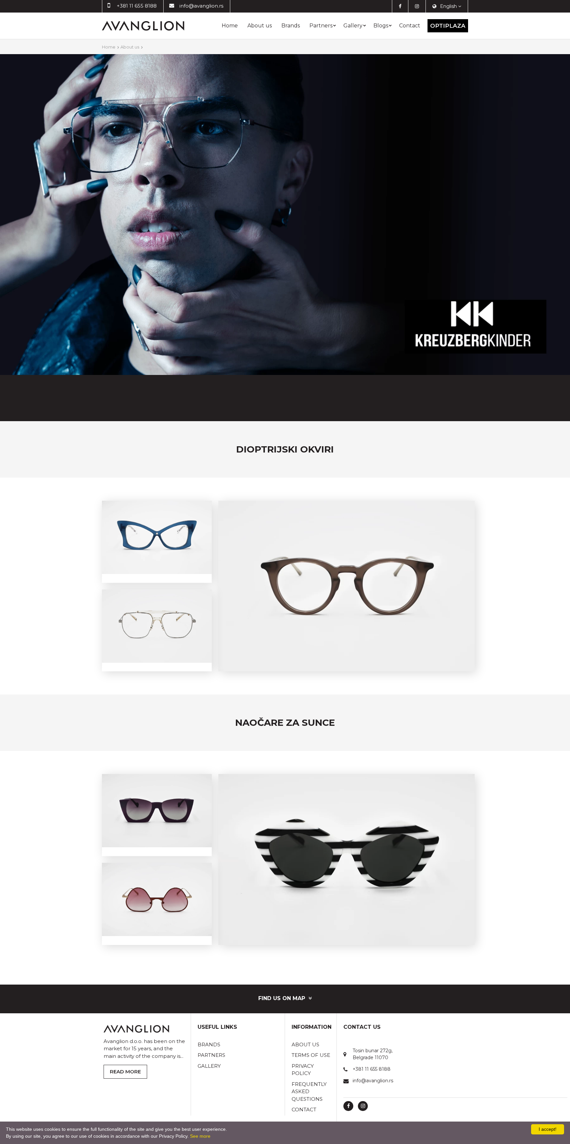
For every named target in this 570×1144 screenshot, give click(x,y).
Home (230, 25)
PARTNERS (211, 1055)
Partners (320, 25)
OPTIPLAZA (447, 25)
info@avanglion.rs (201, 6)
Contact (409, 25)
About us (259, 25)
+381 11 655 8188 (137, 6)
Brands (290, 25)
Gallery (353, 25)
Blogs (380, 25)
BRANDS (209, 1044)
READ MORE (125, 1071)
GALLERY (209, 1066)
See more (200, 1136)
